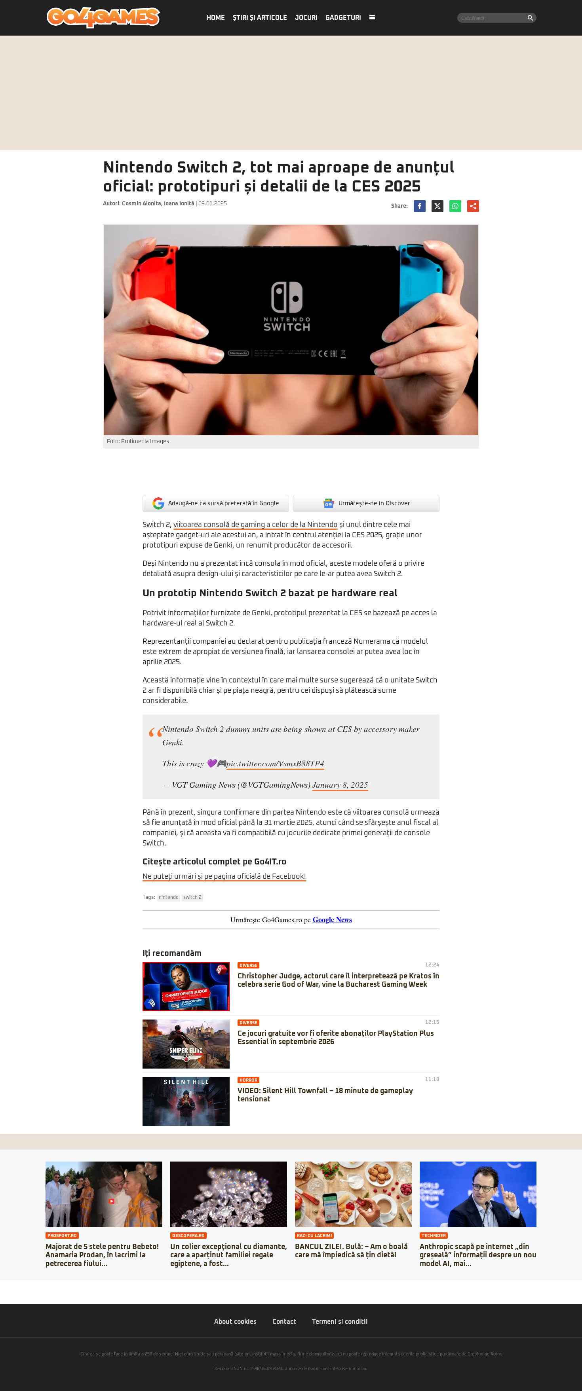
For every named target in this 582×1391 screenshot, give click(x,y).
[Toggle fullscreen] (15, 1286)
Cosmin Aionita (141, 204)
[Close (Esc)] (2, 1286)
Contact (284, 1322)
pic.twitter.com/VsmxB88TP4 (275, 763)
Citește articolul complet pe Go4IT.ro (214, 862)
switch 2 (192, 897)
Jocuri (306, 18)
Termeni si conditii (340, 1322)
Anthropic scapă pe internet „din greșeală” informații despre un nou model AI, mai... (478, 1255)
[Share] (8, 1286)
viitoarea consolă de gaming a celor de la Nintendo (255, 525)
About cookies (235, 1322)
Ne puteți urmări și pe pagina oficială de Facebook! (224, 876)
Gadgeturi (343, 18)
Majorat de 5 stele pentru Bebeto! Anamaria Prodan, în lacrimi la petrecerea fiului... (102, 1255)
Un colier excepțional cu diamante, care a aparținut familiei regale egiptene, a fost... (228, 1255)
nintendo (169, 897)
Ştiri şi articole (260, 18)
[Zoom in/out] (21, 1286)
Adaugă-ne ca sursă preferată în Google (223, 503)
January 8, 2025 (340, 784)
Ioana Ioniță (179, 204)
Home (216, 18)
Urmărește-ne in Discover (374, 503)
